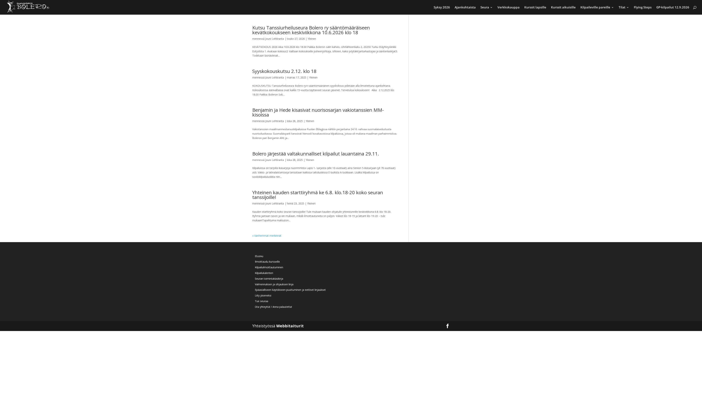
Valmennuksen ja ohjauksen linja (274, 284)
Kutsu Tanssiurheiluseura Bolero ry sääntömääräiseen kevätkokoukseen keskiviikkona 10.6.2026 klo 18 (311, 30)
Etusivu (259, 256)
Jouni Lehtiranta (274, 38)
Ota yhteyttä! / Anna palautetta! (273, 307)
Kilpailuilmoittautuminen (269, 267)
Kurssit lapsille (535, 7)
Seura (484, 7)
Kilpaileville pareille (595, 7)
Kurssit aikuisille (563, 7)
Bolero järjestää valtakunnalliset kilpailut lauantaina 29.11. (315, 153)
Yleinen (312, 38)
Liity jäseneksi (263, 295)
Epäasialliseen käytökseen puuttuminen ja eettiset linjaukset (290, 289)
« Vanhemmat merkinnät (266, 235)
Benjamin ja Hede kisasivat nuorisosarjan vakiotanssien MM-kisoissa (318, 112)
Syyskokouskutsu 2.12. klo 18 (284, 71)
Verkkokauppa (508, 7)
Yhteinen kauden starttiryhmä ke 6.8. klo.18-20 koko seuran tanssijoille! (317, 194)
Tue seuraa (261, 301)
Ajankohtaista (465, 7)
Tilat (622, 7)
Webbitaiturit (290, 325)
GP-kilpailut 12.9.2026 (672, 7)
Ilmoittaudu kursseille (267, 261)
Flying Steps (643, 7)
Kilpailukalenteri (264, 273)
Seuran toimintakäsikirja (269, 278)
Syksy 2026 (442, 7)
